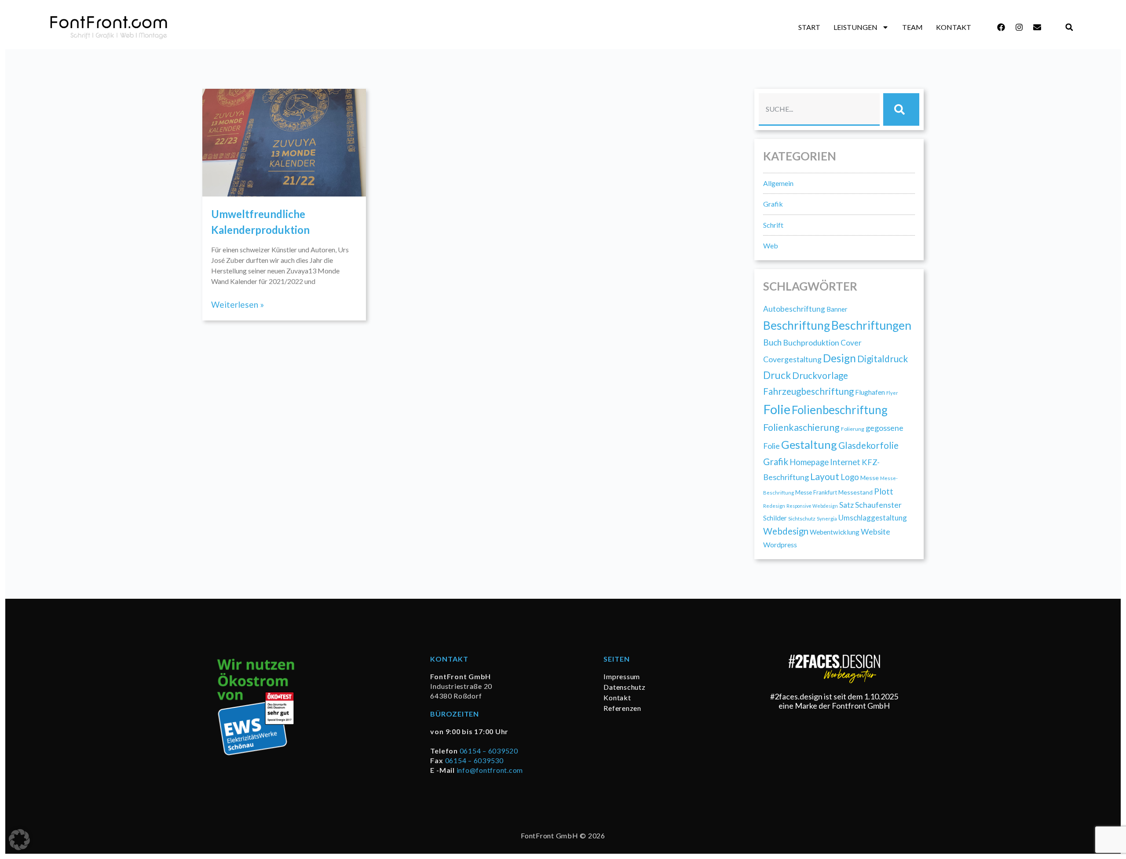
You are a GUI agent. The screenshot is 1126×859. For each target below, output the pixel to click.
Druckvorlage (820, 375)
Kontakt (953, 27)
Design (839, 358)
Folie (776, 409)
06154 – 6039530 (474, 760)
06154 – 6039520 (489, 750)
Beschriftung (796, 325)
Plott (883, 491)
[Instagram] (1019, 27)
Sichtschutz (801, 518)
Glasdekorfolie (868, 445)
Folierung (852, 429)
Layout (824, 476)
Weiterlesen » (237, 304)
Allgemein (778, 183)
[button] (1069, 27)
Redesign (774, 506)
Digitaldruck (882, 358)
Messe (869, 477)
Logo (850, 477)
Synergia (827, 518)
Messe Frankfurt (816, 492)
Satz (846, 505)
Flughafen (870, 392)
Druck (777, 375)
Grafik (773, 204)
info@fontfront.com (490, 770)
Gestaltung (809, 444)
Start (809, 27)
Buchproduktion (811, 342)
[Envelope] (1037, 27)
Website (875, 531)
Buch (772, 342)
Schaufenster (878, 505)
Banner (837, 309)
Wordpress (780, 544)
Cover (851, 342)
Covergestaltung (792, 359)
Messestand (855, 492)
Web (770, 245)
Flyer (892, 393)
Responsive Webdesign (812, 506)
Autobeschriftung (794, 308)
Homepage (809, 462)
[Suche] (901, 109)
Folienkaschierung (801, 427)
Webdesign (785, 531)
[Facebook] (1001, 27)
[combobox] (819, 109)
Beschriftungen (871, 325)
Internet (845, 462)
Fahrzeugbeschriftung (808, 391)
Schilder (775, 518)
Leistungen (855, 27)
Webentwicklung (834, 532)
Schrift (773, 225)
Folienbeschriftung (840, 410)
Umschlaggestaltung (872, 517)
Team (912, 27)
